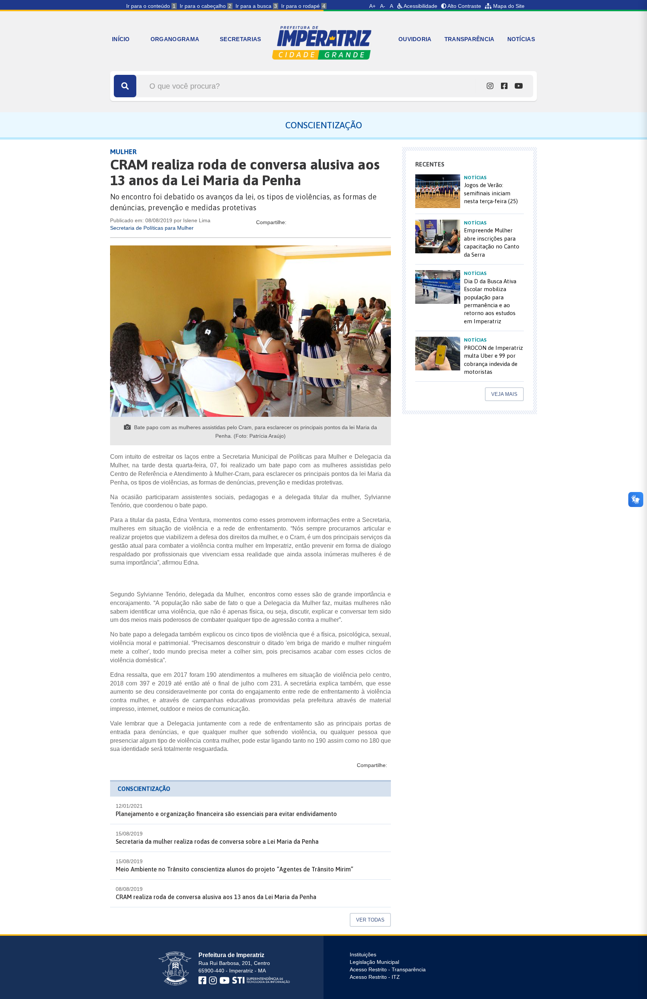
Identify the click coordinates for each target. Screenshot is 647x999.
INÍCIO (121, 39)
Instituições (363, 954)
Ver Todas (370, 920)
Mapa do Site (508, 6)
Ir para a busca (256, 6)
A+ (372, 6)
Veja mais (504, 394)
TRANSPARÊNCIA (469, 39)
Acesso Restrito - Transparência (388, 969)
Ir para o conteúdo (151, 6)
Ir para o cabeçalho (205, 6)
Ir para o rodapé (303, 6)
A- (382, 6)
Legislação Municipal (374, 962)
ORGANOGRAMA (175, 39)
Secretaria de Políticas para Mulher (152, 228)
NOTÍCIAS (521, 39)
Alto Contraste (463, 6)
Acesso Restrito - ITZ (375, 977)
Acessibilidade (420, 6)
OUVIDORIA (415, 39)
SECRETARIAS (240, 39)
